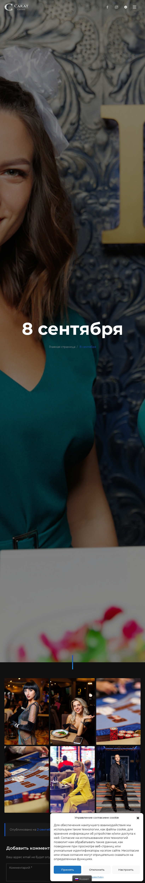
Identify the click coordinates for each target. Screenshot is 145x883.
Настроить (126, 869)
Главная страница (62, 347)
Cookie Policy (97, 877)
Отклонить (97, 869)
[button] (138, 817)
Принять (67, 869)
